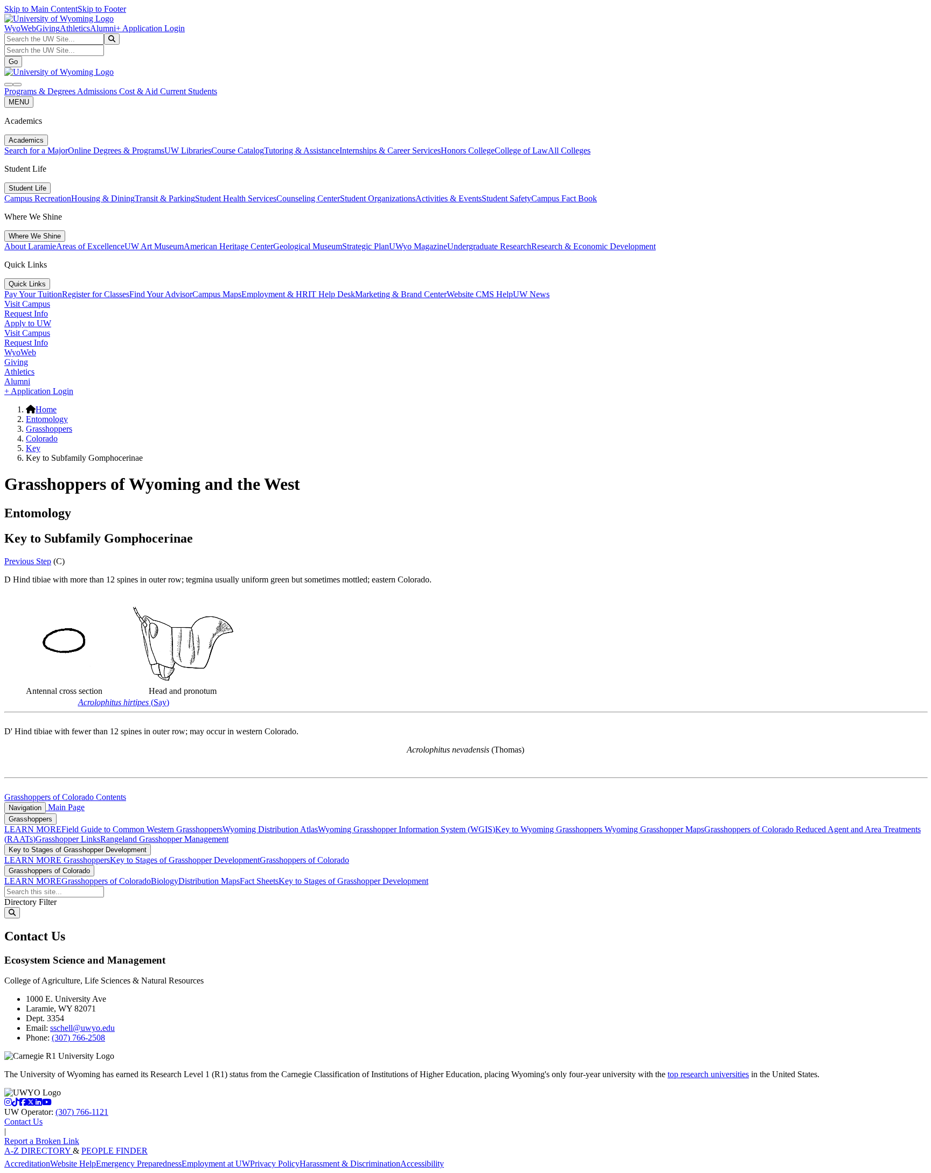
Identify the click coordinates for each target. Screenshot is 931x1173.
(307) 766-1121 (81, 1111)
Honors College (468, 150)
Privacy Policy (275, 1163)
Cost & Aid (139, 91)
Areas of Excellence (90, 246)
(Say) (123, 702)
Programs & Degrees (40, 91)
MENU (19, 102)
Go (13, 62)
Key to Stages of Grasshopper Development (78, 850)
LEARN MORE (32, 829)
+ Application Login (150, 28)
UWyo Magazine (418, 246)
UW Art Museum (154, 246)
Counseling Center (308, 198)
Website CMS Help (480, 294)
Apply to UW (27, 323)
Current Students (188, 91)
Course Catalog (237, 150)
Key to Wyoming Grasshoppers (550, 829)
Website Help (73, 1163)
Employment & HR (274, 294)
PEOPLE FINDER (114, 1150)
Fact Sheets (259, 881)
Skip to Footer (102, 8)
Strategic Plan (365, 246)
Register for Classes (95, 294)
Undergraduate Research (489, 246)
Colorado (42, 438)
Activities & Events (448, 198)
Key (33, 448)
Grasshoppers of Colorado (750, 829)
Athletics (75, 28)
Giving (48, 28)
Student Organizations (377, 198)
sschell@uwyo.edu (82, 1027)
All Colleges (569, 150)
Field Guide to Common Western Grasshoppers (142, 829)
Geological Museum (307, 246)
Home (46, 409)
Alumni (103, 28)
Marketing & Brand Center (401, 294)
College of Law (521, 150)
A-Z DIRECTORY (38, 1150)
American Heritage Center (228, 246)
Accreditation (27, 1163)
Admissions (98, 91)
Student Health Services (235, 198)
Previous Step (27, 561)
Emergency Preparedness (139, 1163)
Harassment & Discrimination (350, 1163)
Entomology (47, 419)
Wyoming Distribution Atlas (270, 829)
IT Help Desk (331, 294)
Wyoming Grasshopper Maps (654, 829)
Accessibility (422, 1163)
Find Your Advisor (160, 294)
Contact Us (23, 1121)
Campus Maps (216, 294)
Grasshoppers (49, 428)
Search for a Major (36, 150)
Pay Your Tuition (33, 294)
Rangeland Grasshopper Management (164, 839)
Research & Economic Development (593, 246)
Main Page (65, 807)
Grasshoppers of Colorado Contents (65, 797)
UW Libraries (187, 150)
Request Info (26, 313)
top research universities (708, 1074)
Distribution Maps (209, 881)
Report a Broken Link (41, 1141)
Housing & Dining (103, 198)
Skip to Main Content (41, 8)
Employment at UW (216, 1163)
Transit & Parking (165, 198)
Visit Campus (27, 303)
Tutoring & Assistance (301, 150)
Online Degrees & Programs (116, 150)
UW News (531, 294)
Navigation (25, 808)
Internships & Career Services (390, 150)
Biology (164, 881)
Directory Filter (30, 902)
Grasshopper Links (68, 839)
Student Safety (506, 198)
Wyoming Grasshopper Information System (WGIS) (406, 829)
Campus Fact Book (564, 198)
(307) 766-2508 (78, 1037)
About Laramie (30, 246)
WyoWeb (20, 28)
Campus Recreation (37, 198)
